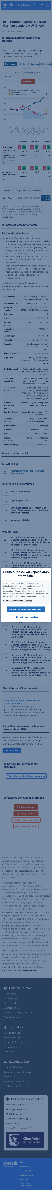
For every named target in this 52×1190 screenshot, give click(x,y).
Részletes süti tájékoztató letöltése (17, 601)
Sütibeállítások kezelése (27, 617)
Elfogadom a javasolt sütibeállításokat (26, 609)
